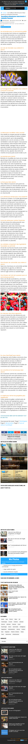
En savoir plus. (20, 4)
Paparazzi (7, 631)
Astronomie (8, 634)
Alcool (3, 445)
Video (16, 619)
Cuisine (23, 629)
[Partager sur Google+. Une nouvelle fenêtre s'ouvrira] (17, 432)
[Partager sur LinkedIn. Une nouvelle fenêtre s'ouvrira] (24, 432)
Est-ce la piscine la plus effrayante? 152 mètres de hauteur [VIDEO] (17, 552)
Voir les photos (14, 574)
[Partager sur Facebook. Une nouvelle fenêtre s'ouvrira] (4, 432)
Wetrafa (18, 740)
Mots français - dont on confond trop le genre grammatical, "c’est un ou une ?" (17, 604)
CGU (12, 738)
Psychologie (4, 626)
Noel (2, 631)
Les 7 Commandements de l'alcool (11, 465)
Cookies (18, 738)
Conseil (10, 621)
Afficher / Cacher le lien (14, 439)
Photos (11, 619)
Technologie (4, 621)
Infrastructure (16, 634)
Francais (14, 624)
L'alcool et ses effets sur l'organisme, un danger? (12, 451)
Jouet (19, 624)
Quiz (7, 619)
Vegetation (3, 629)
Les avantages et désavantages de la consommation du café (12, 478)
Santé (4, 12)
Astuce (18, 629)
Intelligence (22, 626)
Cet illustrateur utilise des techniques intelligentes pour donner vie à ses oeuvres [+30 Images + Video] (16, 586)
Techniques (23, 421)
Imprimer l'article (6, 27)
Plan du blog (24, 738)
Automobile (15, 626)
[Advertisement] (14, 120)
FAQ (14, 738)
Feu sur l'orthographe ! (15, 710)
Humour (3, 624)
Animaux (8, 624)
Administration (11, 629)
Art (19, 619)
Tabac (22, 631)
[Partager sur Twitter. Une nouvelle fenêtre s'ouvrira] (11, 432)
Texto (2, 634)
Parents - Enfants (15, 631)
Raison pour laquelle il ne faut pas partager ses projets (17, 724)
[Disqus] (14, 507)
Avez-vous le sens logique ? (13, 591)
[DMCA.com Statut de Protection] (23, 740)
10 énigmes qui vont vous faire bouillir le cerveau (17, 731)
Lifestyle (21, 621)
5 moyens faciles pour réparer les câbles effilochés (17, 597)
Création (16, 621)
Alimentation (9, 423)
